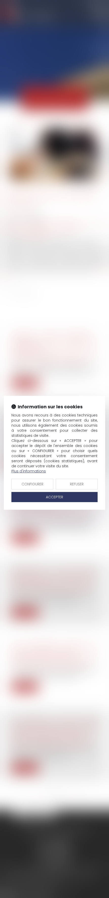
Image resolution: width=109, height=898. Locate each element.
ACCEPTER (54, 497)
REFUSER (77, 484)
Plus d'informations (28, 471)
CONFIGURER (32, 484)
